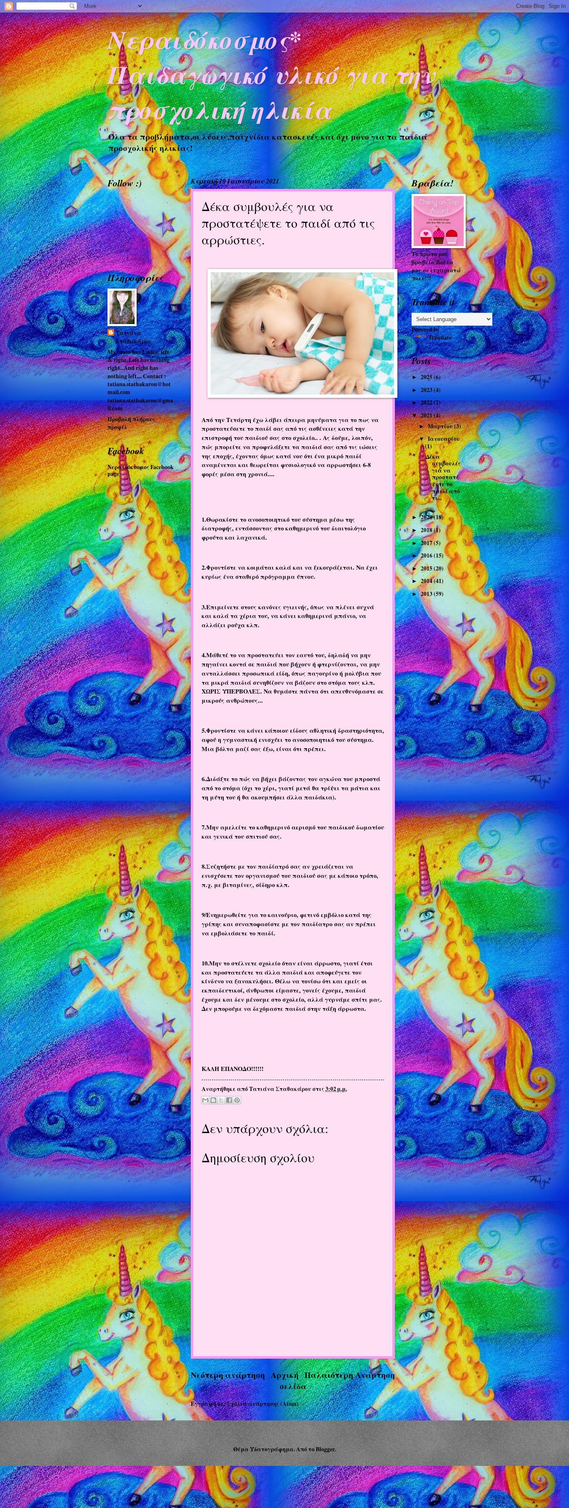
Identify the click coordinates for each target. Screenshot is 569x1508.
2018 (427, 530)
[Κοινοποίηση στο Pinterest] (237, 1100)
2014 (427, 581)
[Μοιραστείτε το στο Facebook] (229, 1100)
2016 (427, 555)
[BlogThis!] (213, 1100)
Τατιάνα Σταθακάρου (133, 337)
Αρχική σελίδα (289, 1380)
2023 (427, 390)
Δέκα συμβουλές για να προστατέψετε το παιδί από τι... (443, 477)
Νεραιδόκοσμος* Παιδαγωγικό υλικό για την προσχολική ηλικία (270, 74)
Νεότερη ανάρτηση (228, 1375)
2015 (427, 568)
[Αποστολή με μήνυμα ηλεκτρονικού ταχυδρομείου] (205, 1100)
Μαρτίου (441, 426)
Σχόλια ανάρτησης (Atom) (263, 1404)
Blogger (325, 1449)
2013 (427, 594)
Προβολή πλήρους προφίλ (131, 423)
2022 (427, 402)
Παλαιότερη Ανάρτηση (349, 1375)
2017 (427, 543)
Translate (440, 337)
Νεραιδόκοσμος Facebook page (140, 470)
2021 (427, 415)
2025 (427, 377)
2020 (427, 517)
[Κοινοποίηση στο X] (221, 1100)
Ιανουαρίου (444, 439)
